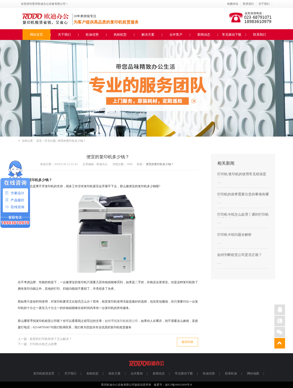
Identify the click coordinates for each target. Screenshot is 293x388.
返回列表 (187, 342)
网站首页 (36, 34)
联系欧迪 (231, 373)
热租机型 (120, 34)
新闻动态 (203, 34)
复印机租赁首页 (43, 373)
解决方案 (148, 34)
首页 (39, 140)
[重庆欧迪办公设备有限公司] (146, 368)
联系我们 (248, 3)
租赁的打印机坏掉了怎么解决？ (51, 339)
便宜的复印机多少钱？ (160, 164)
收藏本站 (232, 3)
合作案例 (137, 373)
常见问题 (50, 140)
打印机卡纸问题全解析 (234, 234)
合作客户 (175, 34)
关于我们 (264, 3)
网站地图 (253, 373)
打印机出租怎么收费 (43, 344)
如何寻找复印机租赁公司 (121, 321)
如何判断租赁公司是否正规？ (239, 255)
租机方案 (115, 373)
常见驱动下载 (231, 34)
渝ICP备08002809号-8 (178, 384)
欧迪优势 (92, 34)
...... (219, 182)
